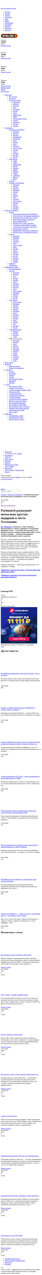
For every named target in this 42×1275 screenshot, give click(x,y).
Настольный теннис (20, 119)
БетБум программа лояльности (23, 219)
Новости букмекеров (16, 368)
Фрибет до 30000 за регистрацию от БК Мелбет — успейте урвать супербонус (18, 708)
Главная (3, 495)
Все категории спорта (8, 8)
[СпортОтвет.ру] (16, 6)
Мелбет (15, 150)
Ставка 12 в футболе (16, 388)
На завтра (12, 98)
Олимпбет (16, 139)
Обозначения (19, 470)
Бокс (6, 19)
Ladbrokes (16, 175)
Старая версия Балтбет (17, 395)
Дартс (15, 113)
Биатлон (8, 30)
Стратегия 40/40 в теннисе (18, 399)
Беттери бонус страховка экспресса (25, 232)
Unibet (15, 174)
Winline (17, 477)
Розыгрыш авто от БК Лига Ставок (25, 218)
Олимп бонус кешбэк (20, 229)
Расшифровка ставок (16, 416)
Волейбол (8, 25)
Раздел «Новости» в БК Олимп (11, 1034)
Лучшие (12, 181)
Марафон (16, 190)
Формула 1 (8, 28)
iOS (6, 466)
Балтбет (15, 155)
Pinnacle (16, 168)
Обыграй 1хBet (14, 392)
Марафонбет (17, 137)
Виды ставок (9, 470)
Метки (3, 89)
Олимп (15, 192)
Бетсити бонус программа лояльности (26, 216)
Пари (15, 141)
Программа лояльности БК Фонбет (25, 214)
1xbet (15, 361)
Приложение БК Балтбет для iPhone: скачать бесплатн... (20, 1196)
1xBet (15, 161)
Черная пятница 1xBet (16, 410)
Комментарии (5, 88)
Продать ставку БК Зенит (18, 401)
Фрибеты (12, 263)
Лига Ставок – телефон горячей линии (14, 995)
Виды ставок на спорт (16, 419)
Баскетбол (8, 17)
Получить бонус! (7, 479)
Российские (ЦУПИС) (16, 130)
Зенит (15, 152)
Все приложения (15, 269)
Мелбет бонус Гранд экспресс (23, 223)
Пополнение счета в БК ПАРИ (11, 1235)
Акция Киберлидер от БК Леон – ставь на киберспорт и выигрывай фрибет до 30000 (20, 777)
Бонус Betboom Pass (20, 221)
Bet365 (15, 166)
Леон (15, 144)
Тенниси (16, 146)
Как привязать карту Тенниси (19, 406)
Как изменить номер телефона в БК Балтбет (16, 955)
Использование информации (15, 1260)
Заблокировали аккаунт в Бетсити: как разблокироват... (20, 1156)
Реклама (8, 1264)
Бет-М (15, 157)
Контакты (8, 1262)
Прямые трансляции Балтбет (19, 408)
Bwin (15, 179)
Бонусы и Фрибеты (11, 210)
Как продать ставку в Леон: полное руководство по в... (20, 1074)
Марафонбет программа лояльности (25, 230)
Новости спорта (14, 366)
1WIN (15, 163)
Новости (8, 364)
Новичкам (8, 414)
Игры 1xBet (13, 412)
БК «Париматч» (7, 527)
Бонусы (11, 234)
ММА (7, 21)
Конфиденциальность (12, 1259)
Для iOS (12, 271)
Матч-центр (9, 362)
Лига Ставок (17, 148)
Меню (3, 489)
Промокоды (13, 265)
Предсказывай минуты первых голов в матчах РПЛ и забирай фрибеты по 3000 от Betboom (19, 846)
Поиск (7, 472)
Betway (15, 177)
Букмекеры (9, 128)
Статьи (7, 384)
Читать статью (6, 967)
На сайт (8, 46)
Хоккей (7, 14)
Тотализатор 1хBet (15, 386)
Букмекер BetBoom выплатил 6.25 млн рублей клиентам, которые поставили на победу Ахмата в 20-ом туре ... (20, 743)
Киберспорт (9, 23)
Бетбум (15, 142)
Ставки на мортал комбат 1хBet (20, 390)
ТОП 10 (7, 457)
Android (11, 466)
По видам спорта (15, 100)
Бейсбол (8, 26)
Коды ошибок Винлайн (17, 403)
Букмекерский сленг (16, 417)
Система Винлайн (15, 394)
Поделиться (5, 91)
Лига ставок (17, 201)
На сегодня (13, 97)
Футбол (7, 12)
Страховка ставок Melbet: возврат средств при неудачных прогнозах (25, 226)
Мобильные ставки (11, 267)
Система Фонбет (15, 397)
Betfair (15, 170)
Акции (11, 212)
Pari (14, 276)
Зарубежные (13, 159)
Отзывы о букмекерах (16, 183)
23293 (20, 454)
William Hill (17, 164)
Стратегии (8, 370)
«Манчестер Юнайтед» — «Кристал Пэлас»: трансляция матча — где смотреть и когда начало (20, 914)
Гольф (15, 111)
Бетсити (16, 135)
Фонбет (15, 133)
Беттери (16, 153)
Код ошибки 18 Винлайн (17, 405)
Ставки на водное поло (9, 1116)
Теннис (7, 15)
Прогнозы (8, 95)
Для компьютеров (15, 329)
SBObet (15, 172)
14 (12, 454)
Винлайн (16, 131)
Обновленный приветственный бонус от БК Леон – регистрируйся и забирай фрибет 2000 (19, 811)
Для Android (13, 300)
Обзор (3, 46)
